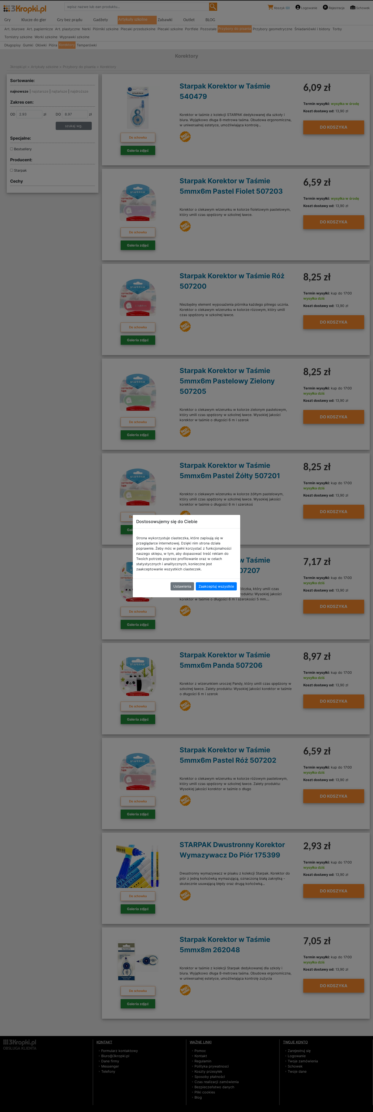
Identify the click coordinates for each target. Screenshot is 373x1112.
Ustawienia (182, 586)
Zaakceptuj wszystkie (216, 586)
